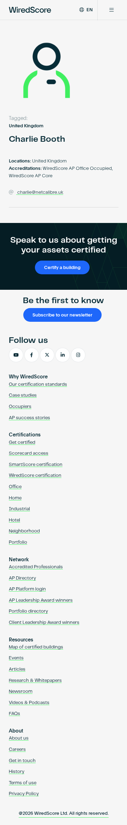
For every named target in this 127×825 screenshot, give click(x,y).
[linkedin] (62, 355)
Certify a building (62, 268)
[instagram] (78, 355)
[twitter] (47, 355)
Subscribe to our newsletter (62, 315)
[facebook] (31, 355)
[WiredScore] (30, 10)
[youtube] (16, 355)
